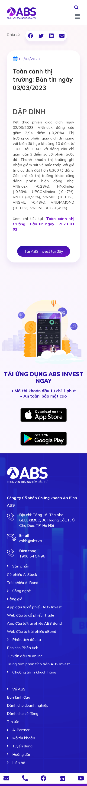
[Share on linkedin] (51, 35)
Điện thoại (28, 550)
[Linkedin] (62, 778)
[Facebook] (43, 778)
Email (24, 535)
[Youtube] (80, 778)
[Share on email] (62, 35)
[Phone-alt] (25, 778)
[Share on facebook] (30, 35)
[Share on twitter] (41, 35)
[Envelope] (6, 778)
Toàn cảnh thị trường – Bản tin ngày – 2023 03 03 (43, 224)
